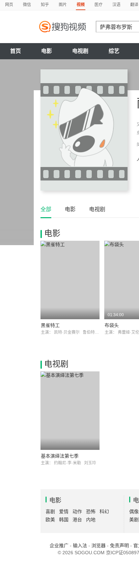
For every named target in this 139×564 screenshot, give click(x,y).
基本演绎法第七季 (60, 456)
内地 (90, 519)
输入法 (80, 545)
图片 (63, 4)
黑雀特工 (50, 325)
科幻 (104, 511)
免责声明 (119, 545)
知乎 (45, 4)
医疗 (98, 4)
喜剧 (50, 511)
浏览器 (98, 545)
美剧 (134, 519)
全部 (45, 209)
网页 (9, 4)
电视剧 (80, 51)
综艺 (114, 51)
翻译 (134, 4)
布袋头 (112, 325)
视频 (81, 4)
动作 (77, 511)
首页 (15, 51)
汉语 (116, 4)
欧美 (50, 519)
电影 (46, 51)
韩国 (63, 519)
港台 (77, 519)
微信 (27, 4)
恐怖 (90, 511)
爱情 (63, 511)
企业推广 (59, 545)
